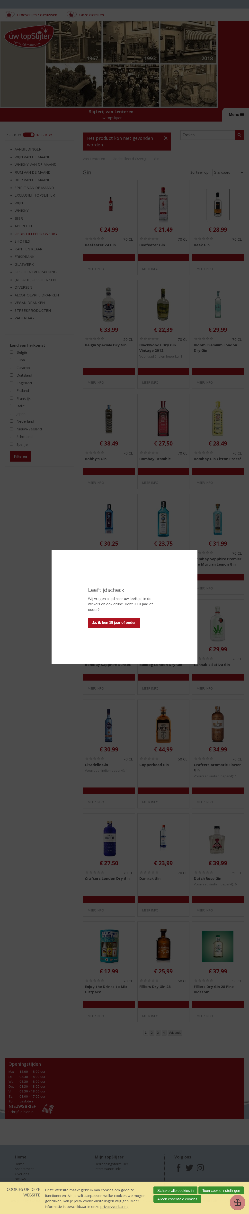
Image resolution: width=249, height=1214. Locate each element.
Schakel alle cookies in (175, 1190)
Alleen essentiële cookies (177, 1199)
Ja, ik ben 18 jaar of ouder (114, 622)
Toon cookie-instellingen (221, 1190)
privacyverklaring (114, 1206)
